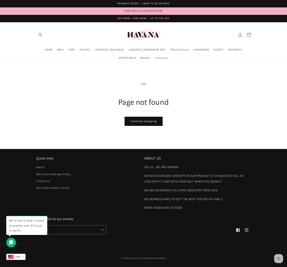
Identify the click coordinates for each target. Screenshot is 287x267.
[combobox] (16, 257)
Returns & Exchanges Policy (53, 174)
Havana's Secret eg (137, 258)
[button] (40, 34)
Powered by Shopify (156, 258)
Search (40, 167)
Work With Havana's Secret (53, 188)
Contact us (43, 181)
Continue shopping (143, 121)
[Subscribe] (102, 229)
